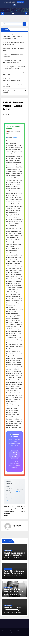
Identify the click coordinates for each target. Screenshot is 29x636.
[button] (23, 13)
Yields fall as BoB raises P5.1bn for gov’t (14, 590)
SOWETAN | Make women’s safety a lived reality (12, 610)
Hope (18, 525)
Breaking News (8, 550)
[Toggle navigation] (13, 13)
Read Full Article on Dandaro (14, 454)
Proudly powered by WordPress (9, 630)
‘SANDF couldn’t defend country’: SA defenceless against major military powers (9, 511)
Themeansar (14, 633)
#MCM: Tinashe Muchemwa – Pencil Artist (20, 509)
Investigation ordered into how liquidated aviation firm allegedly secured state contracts (12, 36)
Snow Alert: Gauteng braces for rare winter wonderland (14, 573)
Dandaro (15, 137)
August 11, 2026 (10, 557)
